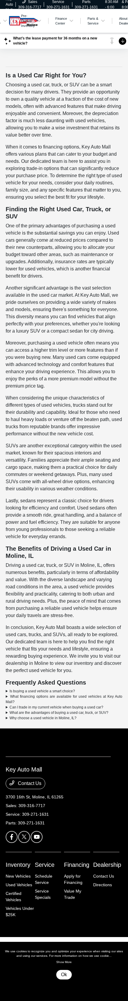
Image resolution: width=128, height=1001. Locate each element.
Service (44, 864)
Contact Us (29, 783)
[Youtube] (37, 837)
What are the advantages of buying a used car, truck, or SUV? (59, 713)
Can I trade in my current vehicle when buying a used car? (56, 707)
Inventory (18, 864)
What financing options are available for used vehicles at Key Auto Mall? (64, 699)
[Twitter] (24, 837)
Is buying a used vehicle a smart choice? (42, 691)
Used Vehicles (19, 884)
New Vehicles (18, 876)
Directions (102, 884)
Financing (76, 864)
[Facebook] (12, 837)
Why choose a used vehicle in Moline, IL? (43, 718)
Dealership (107, 864)
